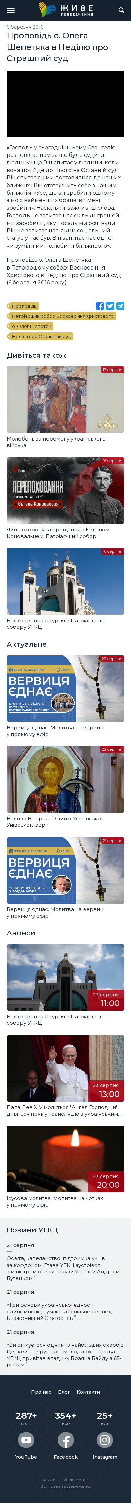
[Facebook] (100, 306)
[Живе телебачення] (65, 9)
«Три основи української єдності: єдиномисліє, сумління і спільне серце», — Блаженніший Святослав (62, 1311)
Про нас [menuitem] (41, 1392)
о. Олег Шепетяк (31, 326)
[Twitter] (110, 306)
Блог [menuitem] (64, 1392)
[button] (10, 10)
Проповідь (24, 306)
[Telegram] (120, 306)
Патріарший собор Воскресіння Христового (63, 316)
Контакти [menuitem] (88, 1392)
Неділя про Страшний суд (41, 336)
